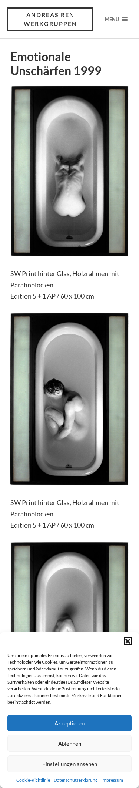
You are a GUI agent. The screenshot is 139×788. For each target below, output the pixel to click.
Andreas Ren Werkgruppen (50, 19)
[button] (128, 641)
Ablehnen (69, 743)
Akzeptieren (69, 723)
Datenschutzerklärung (75, 780)
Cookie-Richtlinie (33, 780)
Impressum (112, 780)
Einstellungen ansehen (69, 764)
